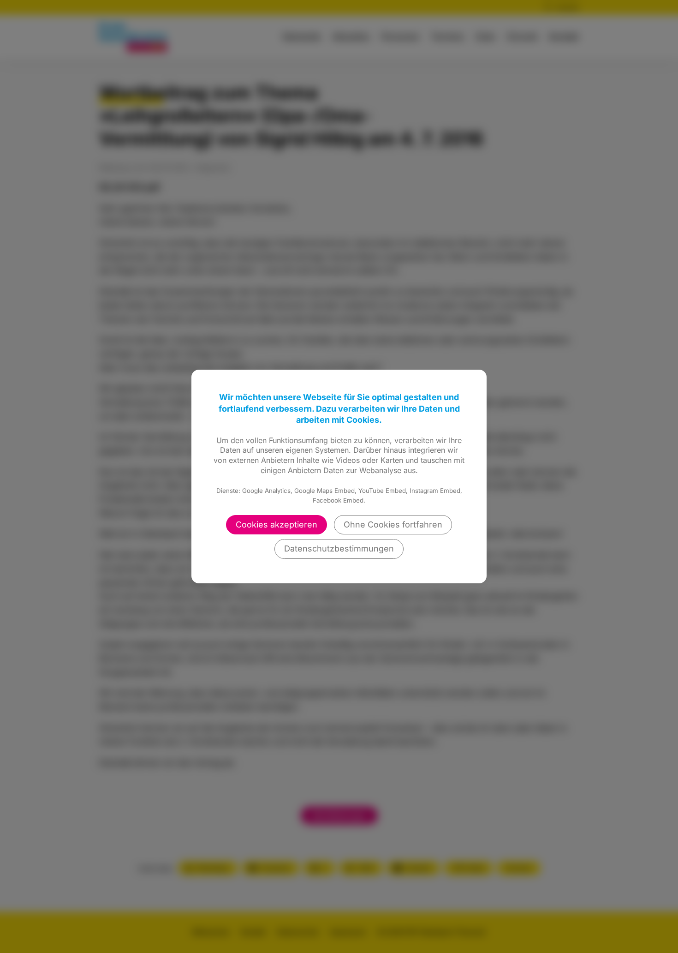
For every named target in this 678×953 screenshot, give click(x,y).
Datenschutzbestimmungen (339, 548)
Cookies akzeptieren (276, 524)
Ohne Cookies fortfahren (393, 524)
